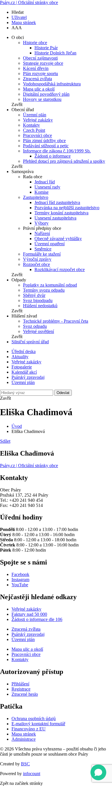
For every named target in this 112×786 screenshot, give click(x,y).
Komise (41, 192)
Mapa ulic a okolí (39, 89)
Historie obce (35, 42)
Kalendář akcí (24, 372)
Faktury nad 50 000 (29, 614)
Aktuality (19, 356)
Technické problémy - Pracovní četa (55, 321)
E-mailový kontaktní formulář (38, 723)
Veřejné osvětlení (38, 331)
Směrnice (42, 248)
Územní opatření (49, 243)
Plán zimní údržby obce (44, 140)
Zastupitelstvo (35, 197)
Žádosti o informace (52, 156)
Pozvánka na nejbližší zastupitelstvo (66, 207)
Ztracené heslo (24, 694)
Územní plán (34, 114)
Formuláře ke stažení (42, 254)
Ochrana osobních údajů (33, 718)
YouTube (19, 584)
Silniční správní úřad (30, 341)
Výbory (41, 223)
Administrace (23, 739)
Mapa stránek (23, 22)
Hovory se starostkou (42, 99)
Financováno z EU (28, 728)
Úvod (16, 426)
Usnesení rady (47, 187)
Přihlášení (20, 683)
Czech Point (34, 130)
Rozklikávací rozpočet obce (59, 269)
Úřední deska (23, 351)
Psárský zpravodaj (28, 377)
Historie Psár (46, 47)
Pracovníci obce (37, 135)
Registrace (20, 689)
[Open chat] (98, 772)
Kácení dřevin (36, 68)
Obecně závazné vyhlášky (58, 238)
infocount (31, 773)
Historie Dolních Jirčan (55, 52)
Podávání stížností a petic (46, 145)
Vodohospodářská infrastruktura (52, 83)
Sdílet (5, 441)
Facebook (20, 574)
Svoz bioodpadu (38, 300)
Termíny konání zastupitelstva (61, 212)
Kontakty (31, 125)
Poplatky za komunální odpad (50, 285)
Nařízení (42, 233)
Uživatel (19, 17)
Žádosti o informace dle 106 (36, 619)
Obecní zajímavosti (40, 58)
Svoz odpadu (35, 326)
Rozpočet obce (36, 264)
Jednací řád (44, 181)
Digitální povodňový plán (46, 94)
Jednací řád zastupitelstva (57, 202)
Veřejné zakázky (38, 119)
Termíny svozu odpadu (44, 290)
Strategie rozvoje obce (43, 63)
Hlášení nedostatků (40, 305)
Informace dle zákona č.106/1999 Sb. (57, 150)
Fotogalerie (21, 366)
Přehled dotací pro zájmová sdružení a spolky (64, 161)
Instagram (20, 579)
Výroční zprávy (37, 259)
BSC (25, 763)
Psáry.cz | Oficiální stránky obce (29, 2)
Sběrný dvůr (34, 295)
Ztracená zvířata (37, 78)
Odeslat (63, 393)
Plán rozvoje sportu (40, 73)
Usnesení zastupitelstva (55, 217)
